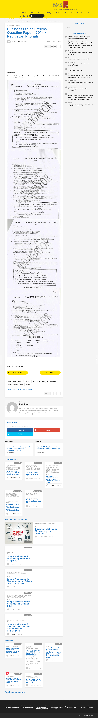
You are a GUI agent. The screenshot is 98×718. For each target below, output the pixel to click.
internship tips (15, 646)
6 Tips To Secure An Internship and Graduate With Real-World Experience (12, 650)
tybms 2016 (21, 597)
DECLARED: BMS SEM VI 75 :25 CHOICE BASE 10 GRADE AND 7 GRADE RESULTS (33, 653)
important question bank (13, 573)
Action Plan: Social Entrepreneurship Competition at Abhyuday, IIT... (42, 707)
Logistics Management (31, 465)
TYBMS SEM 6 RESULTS (75, 70)
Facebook (21, 430)
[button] (21, 15)
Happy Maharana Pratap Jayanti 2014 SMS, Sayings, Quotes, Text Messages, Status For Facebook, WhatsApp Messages (80, 97)
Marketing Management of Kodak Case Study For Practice (79, 64)
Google (47, 430)
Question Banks (13, 465)
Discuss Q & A (30, 13)
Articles (59, 13)
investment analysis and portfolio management (12, 498)
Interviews (90, 13)
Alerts (40, 13)
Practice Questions (39, 381)
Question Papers (13, 26)
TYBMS (28, 384)
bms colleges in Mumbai (40, 524)
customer (52, 524)
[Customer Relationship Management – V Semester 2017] (19, 533)
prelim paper (10, 551)
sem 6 (8, 552)
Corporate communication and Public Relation (52, 470)
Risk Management (30, 495)
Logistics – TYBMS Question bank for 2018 (32, 474)
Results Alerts (29, 647)
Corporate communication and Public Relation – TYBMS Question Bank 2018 (53, 479)
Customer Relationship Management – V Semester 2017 (46, 531)
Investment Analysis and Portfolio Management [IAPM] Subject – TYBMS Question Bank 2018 (12, 508)
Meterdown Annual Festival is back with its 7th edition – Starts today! (13, 680)
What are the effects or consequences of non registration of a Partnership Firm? (80, 76)
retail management (26, 551)
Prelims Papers (51, 381)
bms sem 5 (9, 596)
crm (48, 524)
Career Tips (8, 646)
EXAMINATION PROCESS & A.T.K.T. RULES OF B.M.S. (80, 53)
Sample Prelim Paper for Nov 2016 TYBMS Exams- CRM (19, 603)
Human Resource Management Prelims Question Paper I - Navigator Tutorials (18, 448)
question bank (9, 468)
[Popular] (7, 673)
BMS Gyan (49, 13)
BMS (14, 381)
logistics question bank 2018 (33, 468)
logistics (32, 467)
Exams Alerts (29, 646)
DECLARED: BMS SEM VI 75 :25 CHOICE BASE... (27, 706)
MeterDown (12, 676)
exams (20, 381)
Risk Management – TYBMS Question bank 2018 (33, 501)
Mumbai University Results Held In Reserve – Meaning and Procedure (80, 83)
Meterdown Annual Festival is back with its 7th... (57, 707)
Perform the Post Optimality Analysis (78, 59)
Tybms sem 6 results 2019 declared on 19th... (71, 706)
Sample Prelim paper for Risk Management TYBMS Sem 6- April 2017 (19, 581)
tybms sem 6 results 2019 (32, 677)
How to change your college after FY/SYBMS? (77, 89)
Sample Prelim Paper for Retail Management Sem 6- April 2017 (18, 558)
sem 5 (21, 384)
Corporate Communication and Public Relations (52, 466)
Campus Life (69, 13)
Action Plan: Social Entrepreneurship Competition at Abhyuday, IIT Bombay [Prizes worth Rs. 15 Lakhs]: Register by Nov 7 (53, 652)
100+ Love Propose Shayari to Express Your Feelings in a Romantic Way (79, 37)
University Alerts (30, 648)
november (27, 381)
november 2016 (16, 596)
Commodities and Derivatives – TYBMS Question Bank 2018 (13, 473)
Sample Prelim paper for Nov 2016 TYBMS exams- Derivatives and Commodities (19, 627)
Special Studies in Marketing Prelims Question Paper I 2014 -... (48, 448)
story (36, 648)
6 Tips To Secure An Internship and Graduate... (12, 706)
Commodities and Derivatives (13, 467)
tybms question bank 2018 (12, 469)
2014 (9, 381)
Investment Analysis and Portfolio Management (12, 494)
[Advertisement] (20, 60)
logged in (17, 426)
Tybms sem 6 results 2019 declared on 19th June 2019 (33, 680)
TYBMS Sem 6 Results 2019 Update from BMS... (86, 706)
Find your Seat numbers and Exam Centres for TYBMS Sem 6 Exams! (80, 105)
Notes (7, 465)
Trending (80, 13)
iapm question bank (14, 496)
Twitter (20, 434)
